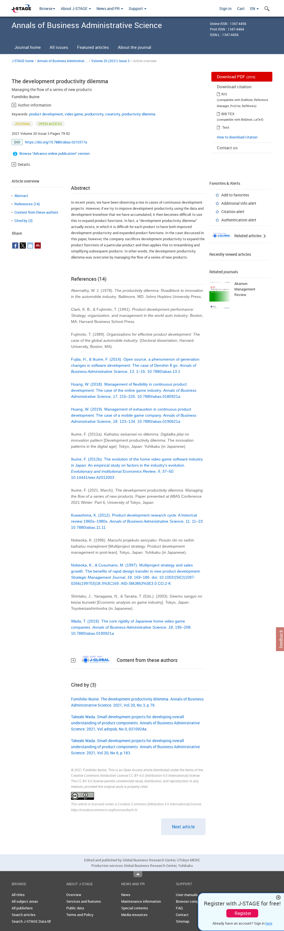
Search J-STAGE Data (29, 921)
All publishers (22, 907)
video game (74, 114)
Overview (73, 894)
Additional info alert (238, 203)
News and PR (108, 8)
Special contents (134, 907)
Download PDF (236, 76)
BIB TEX (227, 113)
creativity (112, 114)
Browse (45, 8)
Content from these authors (36, 212)
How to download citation (237, 137)
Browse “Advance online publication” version (54, 153)
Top (137, 874)
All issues (59, 47)
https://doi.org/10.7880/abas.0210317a (56, 142)
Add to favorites (235, 195)
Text (225, 127)
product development (46, 114)
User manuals (187, 894)
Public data (75, 907)
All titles (18, 894)
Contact (182, 914)
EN (253, 8)
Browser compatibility (193, 901)
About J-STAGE (74, 8)
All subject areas (25, 901)
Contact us (227, 147)
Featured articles (93, 47)
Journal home (27, 47)
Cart (241, 8)
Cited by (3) (23, 220)
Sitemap (182, 921)
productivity (94, 114)
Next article (183, 827)
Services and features (83, 901)
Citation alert (232, 211)
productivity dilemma (138, 114)
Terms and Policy (79, 914)
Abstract (21, 195)
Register (243, 913)
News (125, 894)
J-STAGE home (23, 61)
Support (136, 8)
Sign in (225, 8)
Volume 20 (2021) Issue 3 (110, 61)
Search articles (24, 914)
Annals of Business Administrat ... (62, 61)
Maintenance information (141, 901)
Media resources (134, 914)
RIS (224, 94)
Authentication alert (238, 219)
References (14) (27, 203)
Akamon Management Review (244, 289)
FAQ (179, 907)
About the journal (134, 47)
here (268, 923)
